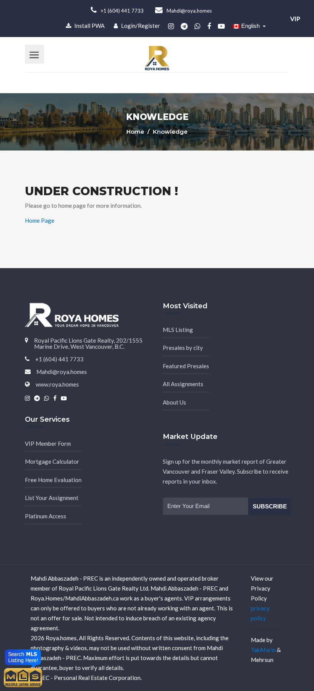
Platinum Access (45, 516)
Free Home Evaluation (53, 479)
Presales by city (183, 347)
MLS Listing (178, 329)
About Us (174, 402)
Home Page (39, 220)
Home (136, 131)
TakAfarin (263, 649)
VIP (295, 18)
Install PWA (89, 25)
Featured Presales (186, 365)
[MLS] (23, 676)
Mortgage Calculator (52, 461)
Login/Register (140, 25)
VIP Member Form (48, 443)
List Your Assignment (51, 497)
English (250, 26)
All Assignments (183, 383)
